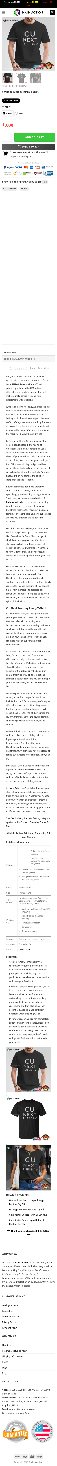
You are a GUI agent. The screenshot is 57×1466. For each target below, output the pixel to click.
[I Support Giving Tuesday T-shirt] (14, 268)
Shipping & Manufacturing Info (19, 359)
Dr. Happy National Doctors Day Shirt (27, 1209)
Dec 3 (45, 182)
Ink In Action (15, 788)
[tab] (28, 352)
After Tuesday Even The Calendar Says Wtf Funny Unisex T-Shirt (12, 243)
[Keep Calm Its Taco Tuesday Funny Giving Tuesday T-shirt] (42, 268)
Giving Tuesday (9, 189)
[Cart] (52, 12)
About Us (6, 1345)
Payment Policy (9, 1327)
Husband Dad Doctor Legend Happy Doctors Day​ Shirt (14, 333)
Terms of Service (10, 1316)
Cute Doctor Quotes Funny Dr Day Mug (28, 1214)
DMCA (5, 1362)
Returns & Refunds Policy (14, 1350)
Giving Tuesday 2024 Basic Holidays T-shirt (41, 241)
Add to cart (34, 137)
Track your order (10, 1305)
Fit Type (6, 106)
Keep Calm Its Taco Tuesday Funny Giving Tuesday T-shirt (42, 288)
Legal (4, 1367)
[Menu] (4, 12)
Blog (4, 1373)
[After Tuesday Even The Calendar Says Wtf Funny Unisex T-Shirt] (14, 221)
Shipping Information (12, 1356)
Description (10, 352)
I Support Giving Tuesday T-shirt (13, 288)
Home (4, 86)
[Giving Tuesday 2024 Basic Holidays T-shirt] (42, 221)
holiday (24, 189)
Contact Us (7, 1310)
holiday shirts (13, 502)
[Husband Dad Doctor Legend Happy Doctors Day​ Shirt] (14, 313)
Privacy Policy (9, 1322)
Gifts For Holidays (18, 86)
